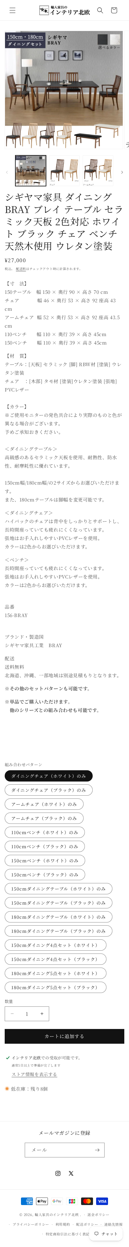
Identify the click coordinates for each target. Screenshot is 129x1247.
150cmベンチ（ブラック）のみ (45, 874)
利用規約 (62, 1224)
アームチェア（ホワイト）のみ (44, 804)
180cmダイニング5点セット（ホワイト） (55, 973)
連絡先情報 (113, 1224)
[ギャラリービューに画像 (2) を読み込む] (64, 170)
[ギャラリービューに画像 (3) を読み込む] (98, 170)
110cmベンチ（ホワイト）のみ (44, 832)
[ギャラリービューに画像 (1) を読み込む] (30, 170)
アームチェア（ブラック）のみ (44, 818)
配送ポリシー (87, 1224)
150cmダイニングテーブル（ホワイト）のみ (58, 889)
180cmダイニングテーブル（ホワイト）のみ (58, 917)
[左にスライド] (7, 172)
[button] (12, 10)
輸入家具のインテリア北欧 (57, 1214)
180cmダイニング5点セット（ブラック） (55, 987)
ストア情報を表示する (34, 1074)
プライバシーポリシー (31, 1224)
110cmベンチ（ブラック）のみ (44, 846)
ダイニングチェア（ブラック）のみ (48, 790)
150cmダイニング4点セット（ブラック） (55, 959)
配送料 (21, 268)
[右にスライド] (122, 172)
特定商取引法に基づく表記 (68, 1233)
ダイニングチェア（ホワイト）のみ (48, 776)
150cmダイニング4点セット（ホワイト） (55, 945)
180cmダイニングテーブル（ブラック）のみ (58, 931)
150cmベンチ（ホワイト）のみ (45, 860)
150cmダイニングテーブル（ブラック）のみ (58, 903)
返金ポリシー (98, 1214)
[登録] (97, 1150)
